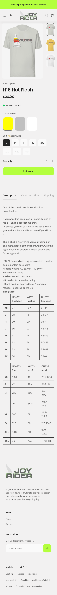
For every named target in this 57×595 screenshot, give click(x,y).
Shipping (49, 195)
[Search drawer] (46, 15)
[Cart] (52, 15)
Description (10, 195)
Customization (30, 195)
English (9, 567)
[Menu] (5, 15)
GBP (22, 567)
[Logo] (28, 15)
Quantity (7, 161)
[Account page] (11, 15)
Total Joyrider (9, 83)
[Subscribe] (47, 548)
